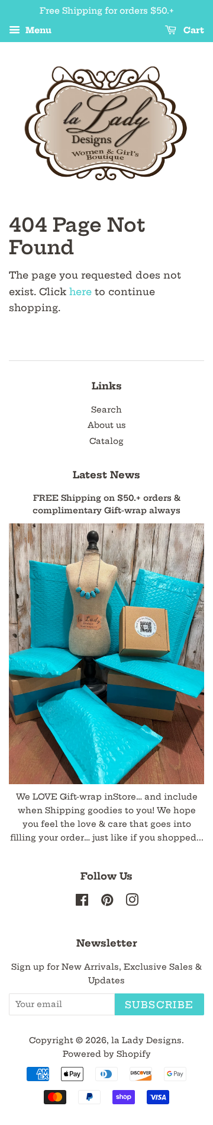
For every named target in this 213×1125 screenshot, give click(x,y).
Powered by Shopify (107, 1054)
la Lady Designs (146, 1040)
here (80, 292)
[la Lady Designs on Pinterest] (107, 902)
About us (107, 425)
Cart (192, 30)
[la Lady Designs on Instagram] (131, 902)
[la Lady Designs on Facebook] (82, 902)
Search (106, 410)
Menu (37, 30)
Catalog (106, 441)
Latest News (106, 475)
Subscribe (159, 1005)
